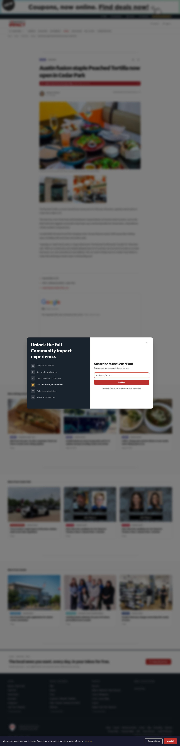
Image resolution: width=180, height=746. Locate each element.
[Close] (147, 343)
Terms (128, 388)
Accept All (170, 741)
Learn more (88, 741)
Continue (121, 382)
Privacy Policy (136, 388)
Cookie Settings (154, 741)
